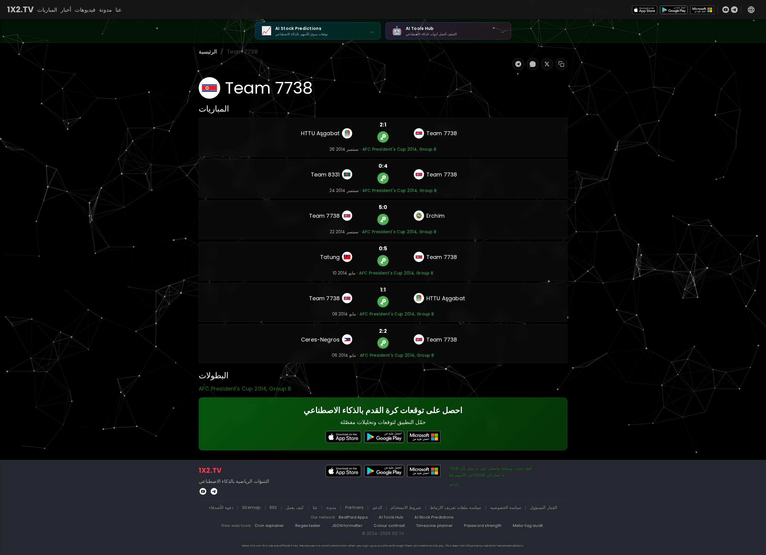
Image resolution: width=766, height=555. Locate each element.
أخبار (66, 9)
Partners (354, 507)
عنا (118, 9)
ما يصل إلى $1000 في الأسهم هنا (477, 475)
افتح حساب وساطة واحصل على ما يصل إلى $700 (490, 468)
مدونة (105, 9)
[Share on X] (547, 64)
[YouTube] (725, 9)
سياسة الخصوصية (505, 507)
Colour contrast (389, 525)
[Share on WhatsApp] (533, 64)
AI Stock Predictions (434, 517)
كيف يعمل (295, 507)
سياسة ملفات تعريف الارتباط (455, 507)
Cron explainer (269, 525)
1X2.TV (20, 9)
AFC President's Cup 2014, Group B (399, 149)
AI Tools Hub (391, 517)
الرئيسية (208, 51)
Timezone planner (434, 525)
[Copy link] (561, 64)
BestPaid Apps (353, 517)
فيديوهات (85, 9)
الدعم (454, 484)
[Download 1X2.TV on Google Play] (674, 9)
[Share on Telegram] (518, 64)
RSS (273, 507)
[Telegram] (734, 9)
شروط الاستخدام (406, 507)
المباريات (47, 9)
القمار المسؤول (543, 507)
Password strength (482, 525)
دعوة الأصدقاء (221, 507)
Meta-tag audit (528, 525)
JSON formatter (347, 525)
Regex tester (307, 525)
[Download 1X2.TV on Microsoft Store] (702, 9)
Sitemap (251, 507)
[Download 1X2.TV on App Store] (644, 9)
